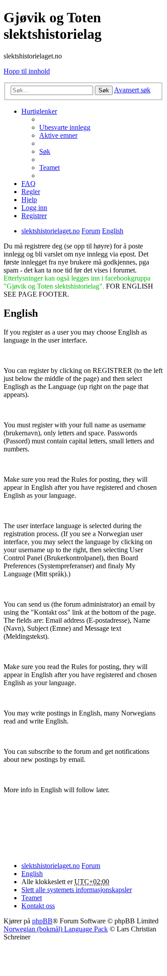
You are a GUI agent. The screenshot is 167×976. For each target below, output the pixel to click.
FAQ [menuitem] (28, 183)
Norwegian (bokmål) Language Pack (56, 929)
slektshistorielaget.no (50, 865)
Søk (103, 90)
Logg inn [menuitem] (34, 207)
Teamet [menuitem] (49, 167)
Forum (90, 865)
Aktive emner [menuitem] (58, 135)
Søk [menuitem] (44, 151)
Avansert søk (132, 90)
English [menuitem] (32, 873)
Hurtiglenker (39, 111)
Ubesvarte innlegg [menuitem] (64, 127)
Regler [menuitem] (30, 191)
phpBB (42, 921)
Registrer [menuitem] (34, 215)
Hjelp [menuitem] (29, 199)
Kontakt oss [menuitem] (38, 906)
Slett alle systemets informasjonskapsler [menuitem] (76, 889)
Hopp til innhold (27, 71)
